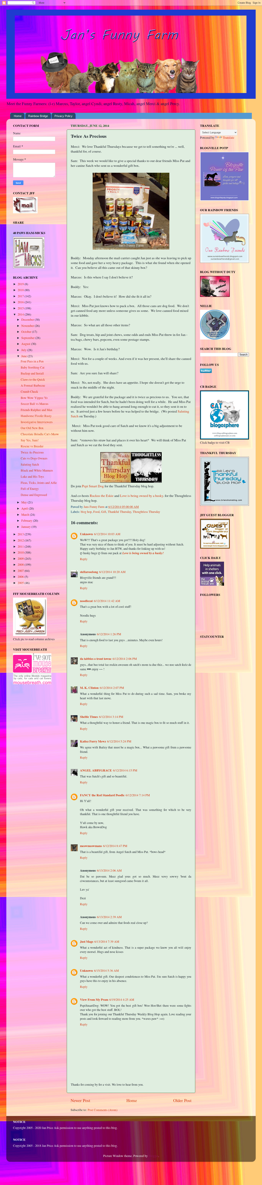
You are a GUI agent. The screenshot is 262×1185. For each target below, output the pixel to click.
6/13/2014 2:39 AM (109, 917)
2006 (21, 577)
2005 (21, 583)
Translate (228, 137)
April (25, 508)
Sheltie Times (89, 716)
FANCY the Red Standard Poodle (102, 795)
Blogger (153, 1156)
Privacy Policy (63, 116)
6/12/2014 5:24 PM (119, 741)
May (24, 502)
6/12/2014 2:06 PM (125, 659)
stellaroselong (89, 572)
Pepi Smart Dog (93, 486)
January (26, 527)
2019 (21, 284)
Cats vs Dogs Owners (34, 458)
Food (96, 512)
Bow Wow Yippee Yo (34, 398)
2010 (21, 552)
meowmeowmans (91, 846)
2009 (21, 558)
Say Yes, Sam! (30, 440)
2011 (21, 546)
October (26, 332)
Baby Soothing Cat (32, 367)
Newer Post (80, 1100)
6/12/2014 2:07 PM (112, 688)
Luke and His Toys (32, 476)
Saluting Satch (30, 464)
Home (17, 116)
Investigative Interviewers (37, 422)
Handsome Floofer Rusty (36, 416)
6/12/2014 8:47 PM (115, 846)
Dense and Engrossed (34, 495)
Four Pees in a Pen (32, 361)
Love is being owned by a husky (141, 495)
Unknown (86, 534)
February (27, 520)
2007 (21, 571)
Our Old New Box (32, 428)
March (25, 514)
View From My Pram (94, 999)
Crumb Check (29, 391)
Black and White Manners (37, 470)
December (28, 319)
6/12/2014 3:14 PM (111, 717)
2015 (21, 308)
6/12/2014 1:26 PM (109, 634)
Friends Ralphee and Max (36, 410)
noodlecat (86, 601)
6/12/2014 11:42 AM (107, 601)
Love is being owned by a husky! (143, 553)
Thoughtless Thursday (146, 512)
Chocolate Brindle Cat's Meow (40, 434)
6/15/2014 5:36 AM (106, 970)
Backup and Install (32, 373)
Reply (83, 559)
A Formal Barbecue (33, 385)
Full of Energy (30, 489)
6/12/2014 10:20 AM (112, 572)
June (24, 356)
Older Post (182, 1100)
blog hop (86, 512)
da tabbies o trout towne (95, 658)
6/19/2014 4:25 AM (121, 999)
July (24, 350)
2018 (21, 290)
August (26, 344)
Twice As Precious (32, 452)
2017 (21, 296)
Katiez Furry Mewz (93, 741)
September (28, 338)
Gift (103, 512)
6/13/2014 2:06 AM (109, 870)
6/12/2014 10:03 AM (107, 534)
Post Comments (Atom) (102, 1110)
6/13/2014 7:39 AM (106, 941)
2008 (21, 564)
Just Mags (86, 941)
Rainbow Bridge (38, 116)
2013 (21, 534)
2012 (21, 540)
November (28, 326)
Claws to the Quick (33, 379)
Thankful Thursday (119, 512)
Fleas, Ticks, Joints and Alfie (39, 483)
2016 (21, 302)
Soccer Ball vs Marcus (34, 404)
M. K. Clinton (89, 687)
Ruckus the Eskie (102, 495)
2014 (21, 314)
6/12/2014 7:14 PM (138, 795)
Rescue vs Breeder (32, 446)
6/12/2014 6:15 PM (125, 770)
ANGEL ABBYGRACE (96, 770)
